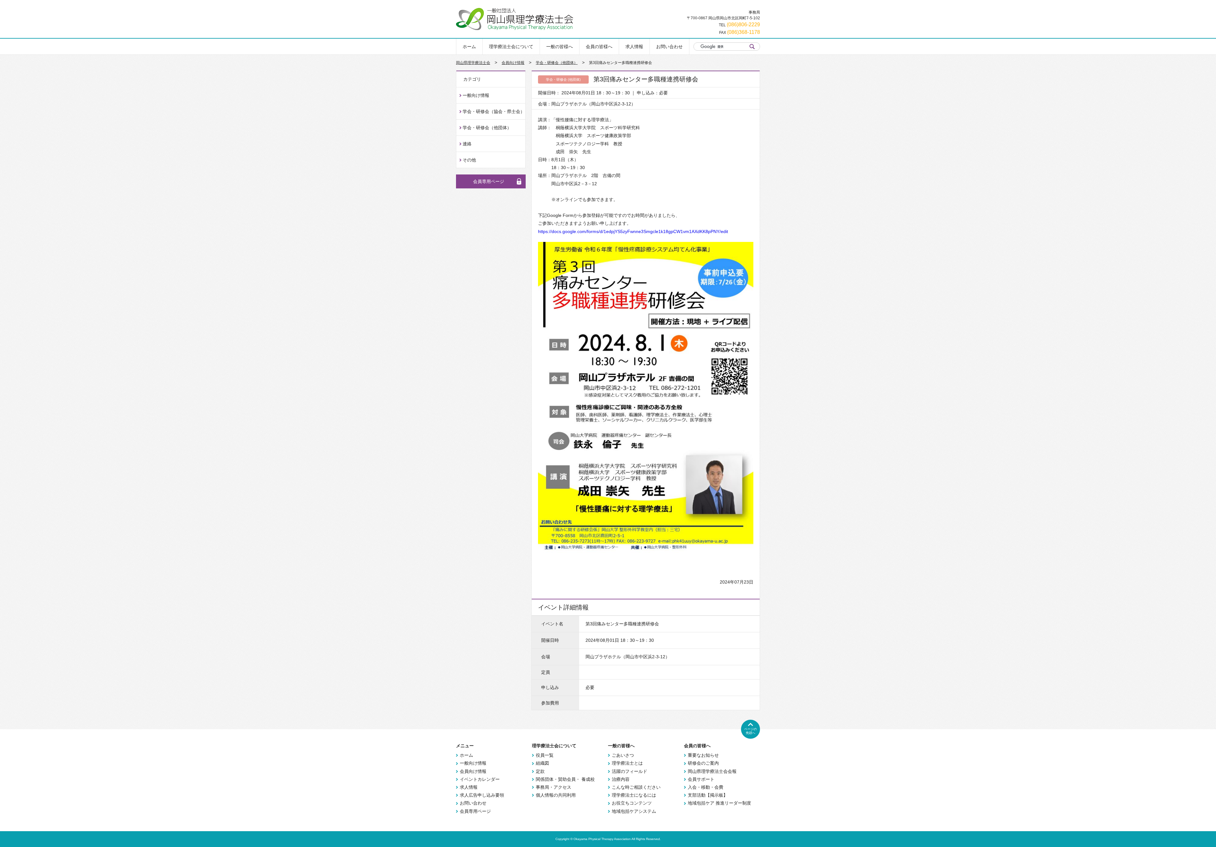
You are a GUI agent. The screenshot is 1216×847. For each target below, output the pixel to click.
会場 (545, 656)
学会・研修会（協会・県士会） (494, 111)
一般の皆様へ (559, 46)
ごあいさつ (623, 755)
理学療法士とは (627, 763)
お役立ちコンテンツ (632, 803)
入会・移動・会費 (705, 787)
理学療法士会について (511, 46)
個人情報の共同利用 (556, 795)
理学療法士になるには (634, 795)
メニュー (465, 745)
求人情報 (634, 46)
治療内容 (621, 779)
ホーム (469, 46)
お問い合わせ (669, 46)
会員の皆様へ (599, 46)
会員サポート (701, 779)
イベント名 (552, 623)
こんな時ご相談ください (636, 787)
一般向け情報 (476, 95)
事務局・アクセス (553, 787)
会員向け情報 (513, 62)
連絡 (467, 143)
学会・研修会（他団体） (557, 62)
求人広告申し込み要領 (482, 795)
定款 (540, 771)
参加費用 (550, 702)
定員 (545, 672)
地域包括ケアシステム (634, 811)
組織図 (542, 763)
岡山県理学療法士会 (473, 62)
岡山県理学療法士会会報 (712, 771)
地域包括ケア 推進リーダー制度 (719, 803)
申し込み (550, 687)
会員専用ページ (488, 181)
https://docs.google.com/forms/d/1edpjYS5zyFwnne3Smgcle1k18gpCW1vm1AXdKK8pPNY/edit (633, 231)
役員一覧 (545, 755)
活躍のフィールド (629, 771)
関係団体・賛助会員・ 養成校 (565, 779)
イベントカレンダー (480, 779)
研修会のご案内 (703, 763)
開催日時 (550, 640)
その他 (469, 159)
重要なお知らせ (703, 755)
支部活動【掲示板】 (708, 795)
